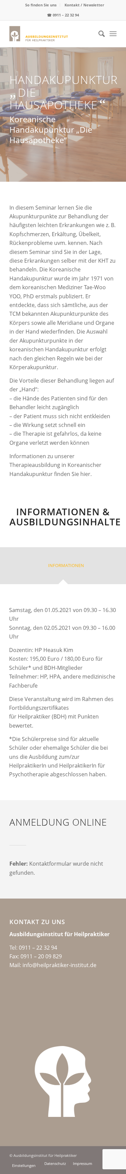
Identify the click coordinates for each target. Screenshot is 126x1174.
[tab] (63, 568)
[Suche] (98, 33)
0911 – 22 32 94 (66, 14)
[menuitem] (41, 5)
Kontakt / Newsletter (84, 4)
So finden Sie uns (40, 4)
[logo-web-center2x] (52, 33)
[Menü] (113, 34)
